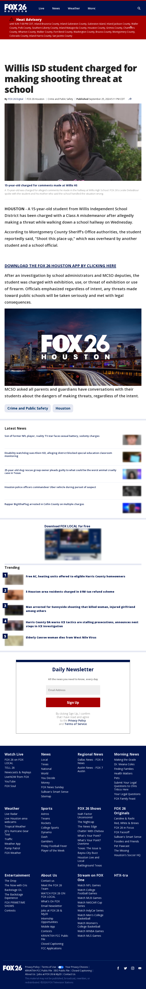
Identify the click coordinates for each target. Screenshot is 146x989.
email (140, 968)
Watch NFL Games (89, 885)
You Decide (48, 778)
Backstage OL (13, 890)
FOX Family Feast (125, 798)
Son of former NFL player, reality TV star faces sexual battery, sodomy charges (52, 436)
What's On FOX (50, 901)
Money (45, 782)
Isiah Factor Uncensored (85, 815)
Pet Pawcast (121, 846)
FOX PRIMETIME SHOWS (15, 904)
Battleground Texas (90, 865)
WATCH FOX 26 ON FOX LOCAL (53, 895)
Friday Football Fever (54, 846)
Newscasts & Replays (18, 772)
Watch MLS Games (89, 935)
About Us (49, 875)
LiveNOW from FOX (17, 777)
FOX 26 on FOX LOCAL (14, 761)
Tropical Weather (15, 826)
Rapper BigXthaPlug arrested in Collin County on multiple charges (44, 504)
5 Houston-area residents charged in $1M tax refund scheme (70, 591)
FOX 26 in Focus (124, 827)
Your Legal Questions (127, 794)
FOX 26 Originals (121, 810)
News (46, 754)
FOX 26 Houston (35, 99)
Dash (44, 837)
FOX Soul (10, 786)
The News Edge (87, 826)
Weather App (13, 843)
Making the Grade (125, 759)
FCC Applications (51, 948)
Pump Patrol (12, 848)
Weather (12, 808)
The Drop (10, 880)
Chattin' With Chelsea (91, 831)
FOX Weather (13, 853)
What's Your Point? (89, 835)
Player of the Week (52, 850)
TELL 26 (10, 767)
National (46, 769)
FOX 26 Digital (15, 99)
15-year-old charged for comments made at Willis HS (41, 185)
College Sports (50, 827)
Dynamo (46, 832)
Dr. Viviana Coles (124, 764)
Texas (44, 764)
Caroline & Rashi (124, 818)
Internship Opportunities (49, 920)
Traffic (9, 839)
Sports (46, 808)
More (91, 8)
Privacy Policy (77, 720)
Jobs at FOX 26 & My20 (51, 912)
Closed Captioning (52, 943)
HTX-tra (121, 875)
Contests (10, 910)
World (44, 773)
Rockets (46, 823)
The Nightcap (86, 822)
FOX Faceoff (121, 832)
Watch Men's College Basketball (90, 916)
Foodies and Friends (126, 841)
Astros (45, 814)
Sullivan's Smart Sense (54, 791)
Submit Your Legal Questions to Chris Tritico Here (125, 786)
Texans (45, 818)
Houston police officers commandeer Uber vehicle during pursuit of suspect (50, 487)
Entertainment (17, 875)
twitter (125, 968)
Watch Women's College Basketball (89, 924)
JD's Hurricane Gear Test (17, 832)
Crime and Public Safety (60, 99)
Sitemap (46, 796)
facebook (118, 968)
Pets (117, 778)
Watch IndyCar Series (91, 910)
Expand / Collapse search (139, 8)
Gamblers (47, 841)
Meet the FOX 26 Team (51, 886)
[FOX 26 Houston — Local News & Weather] (17, 8)
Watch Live (14, 754)
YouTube (10, 781)
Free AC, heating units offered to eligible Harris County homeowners (75, 576)
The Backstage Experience (14, 896)
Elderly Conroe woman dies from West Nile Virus (61, 637)
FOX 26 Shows (89, 808)
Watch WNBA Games (91, 931)
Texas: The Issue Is (89, 848)
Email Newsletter (51, 906)
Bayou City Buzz (88, 853)
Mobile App (48, 926)
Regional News (90, 754)
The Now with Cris (16, 885)
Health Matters (123, 773)
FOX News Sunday (52, 787)
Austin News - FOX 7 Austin (90, 769)
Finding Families (124, 769)
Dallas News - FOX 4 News (90, 761)
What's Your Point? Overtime (89, 841)
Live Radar (11, 814)
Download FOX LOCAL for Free (67, 526)
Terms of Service (75, 724)
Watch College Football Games (87, 891)
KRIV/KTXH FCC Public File (54, 937)
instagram (133, 968)
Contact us (47, 880)
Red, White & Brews (126, 823)
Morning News (126, 754)
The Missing (121, 850)
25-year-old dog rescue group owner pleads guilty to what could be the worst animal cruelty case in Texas (60, 471)
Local (44, 759)
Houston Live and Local (88, 859)
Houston (63, 408)
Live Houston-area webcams (16, 820)
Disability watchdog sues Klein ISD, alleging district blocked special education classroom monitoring (58, 454)
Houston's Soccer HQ (127, 855)
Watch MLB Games (90, 898)
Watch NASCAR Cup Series (90, 904)
